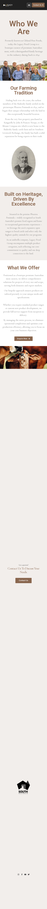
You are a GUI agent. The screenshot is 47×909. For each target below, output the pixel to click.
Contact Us (23, 580)
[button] (29, 5)
